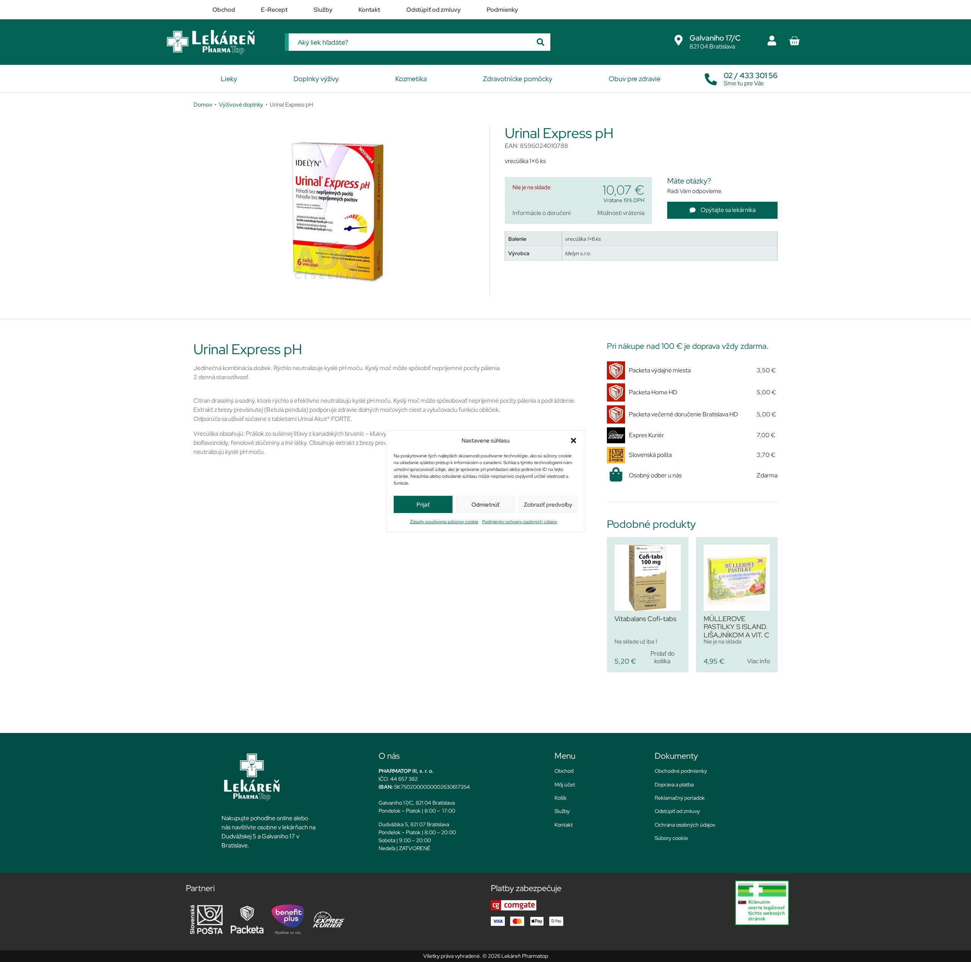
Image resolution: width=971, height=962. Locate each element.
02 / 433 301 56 (751, 75)
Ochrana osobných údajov (685, 824)
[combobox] (410, 42)
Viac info (758, 661)
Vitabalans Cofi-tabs (645, 618)
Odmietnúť (485, 504)
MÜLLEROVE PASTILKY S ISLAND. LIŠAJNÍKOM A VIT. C (736, 626)
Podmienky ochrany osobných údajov (519, 522)
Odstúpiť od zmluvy (677, 811)
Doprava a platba (674, 784)
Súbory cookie (671, 838)
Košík (561, 797)
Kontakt (564, 824)
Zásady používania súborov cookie (444, 522)
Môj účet (565, 784)
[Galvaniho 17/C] (678, 40)
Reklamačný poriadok (680, 797)
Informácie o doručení (541, 213)
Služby (562, 811)
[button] (573, 440)
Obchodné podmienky (681, 770)
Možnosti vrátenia (620, 213)
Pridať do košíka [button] (662, 657)
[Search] (540, 42)
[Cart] (794, 41)
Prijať (423, 504)
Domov (202, 104)
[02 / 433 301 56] (711, 77)
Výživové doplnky (241, 104)
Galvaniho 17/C (715, 38)
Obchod (564, 770)
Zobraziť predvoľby (548, 504)
